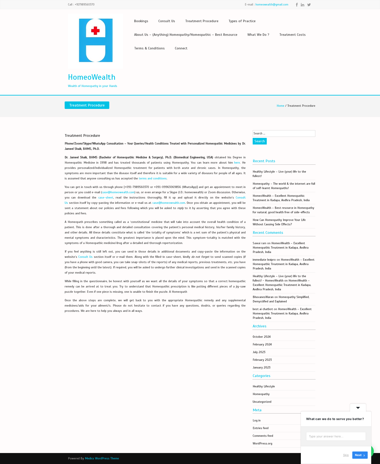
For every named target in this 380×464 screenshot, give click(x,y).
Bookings (141, 21)
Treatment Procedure (201, 21)
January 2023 (261, 367)
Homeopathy (261, 394)
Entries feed (261, 428)
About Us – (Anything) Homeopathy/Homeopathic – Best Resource (185, 34)
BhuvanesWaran (263, 297)
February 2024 (262, 344)
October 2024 (262, 337)
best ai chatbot (263, 309)
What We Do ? (258, 34)
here (237, 162)
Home (280, 106)
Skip (346, 455)
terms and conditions (153, 178)
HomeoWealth (91, 77)
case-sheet (105, 197)
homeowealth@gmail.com (272, 4)
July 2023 (259, 352)
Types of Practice (242, 21)
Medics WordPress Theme (102, 458)
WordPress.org (262, 443)
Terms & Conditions (149, 48)
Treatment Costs (292, 34)
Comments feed (263, 436)
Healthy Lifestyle (264, 386)
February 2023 (262, 360)
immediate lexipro (264, 260)
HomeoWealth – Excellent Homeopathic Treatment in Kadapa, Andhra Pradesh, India (281, 247)
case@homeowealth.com (118, 192)
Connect (181, 48)
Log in (257, 420)
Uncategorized (262, 402)
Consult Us (166, 21)
